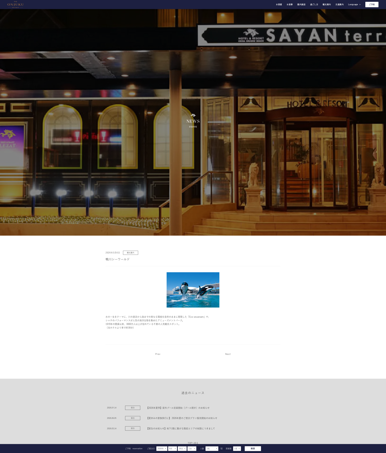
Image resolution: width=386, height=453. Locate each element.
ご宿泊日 (151, 449)
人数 (202, 449)
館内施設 (301, 4)
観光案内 (327, 4)
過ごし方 (314, 4)
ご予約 (372, 4)
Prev (158, 354)
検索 (253, 448)
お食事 (290, 4)
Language (354, 4)
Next (228, 354)
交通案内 (339, 4)
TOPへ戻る (193, 443)
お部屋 (279, 4)
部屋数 (229, 449)
